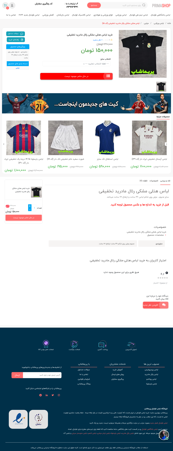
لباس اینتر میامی (103, 433)
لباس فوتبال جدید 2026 (29, 15)
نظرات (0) (143, 180)
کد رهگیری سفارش (43, 4)
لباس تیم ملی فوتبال (138, 15)
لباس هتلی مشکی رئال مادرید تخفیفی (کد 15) (120, 23)
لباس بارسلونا (151, 383)
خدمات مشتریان (118, 364)
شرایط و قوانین (84, 379)
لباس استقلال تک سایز (107, 159)
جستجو (94, 5)
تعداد (39, 208)
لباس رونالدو (151, 379)
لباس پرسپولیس (151, 369)
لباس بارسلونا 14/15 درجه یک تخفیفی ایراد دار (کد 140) (23, 161)
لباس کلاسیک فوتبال (81, 15)
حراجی (146, 23)
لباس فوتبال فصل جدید (158, 422)
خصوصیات (153, 180)
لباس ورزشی (121, 15)
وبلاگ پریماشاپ (83, 383)
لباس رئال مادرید (151, 374)
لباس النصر (92, 433)
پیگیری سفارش (117, 379)
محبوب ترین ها (151, 364)
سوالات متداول (13, 33)
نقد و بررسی (165, 180)
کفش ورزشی (48, 15)
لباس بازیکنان (63, 15)
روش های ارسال (117, 374)
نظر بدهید (97, 39)
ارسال (17, 375)
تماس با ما (11, 15)
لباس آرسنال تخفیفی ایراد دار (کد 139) (149, 159)
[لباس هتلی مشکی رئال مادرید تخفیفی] (143, 54)
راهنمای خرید (14, 39)
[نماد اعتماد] (18, 419)
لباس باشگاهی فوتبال (160, 15)
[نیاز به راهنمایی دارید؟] (164, 433)
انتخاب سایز (106, 59)
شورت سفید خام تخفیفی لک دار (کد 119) (65, 159)
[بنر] (86, 103)
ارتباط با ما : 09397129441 (71, 5)
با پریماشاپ (84, 364)
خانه (169, 23)
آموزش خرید (118, 369)
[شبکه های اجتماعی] (58, 395)
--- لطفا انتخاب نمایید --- (96, 64)
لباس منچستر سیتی (79, 433)
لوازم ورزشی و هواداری (103, 15)
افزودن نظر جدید (150, 305)
